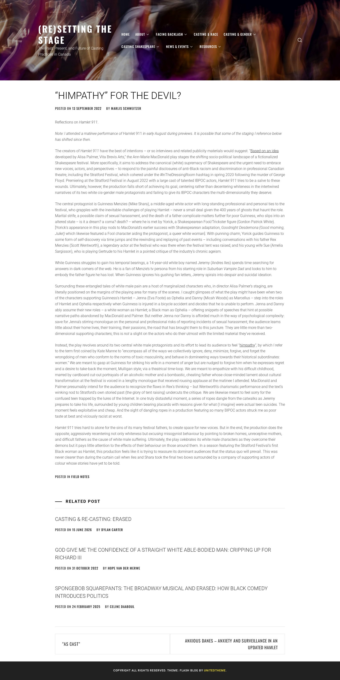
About (140, 34)
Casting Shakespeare (138, 46)
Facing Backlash (169, 34)
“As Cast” (71, 644)
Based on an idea (264, 151)
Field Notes (80, 476)
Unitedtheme (215, 670)
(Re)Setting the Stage (75, 34)
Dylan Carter (112, 529)
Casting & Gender (238, 34)
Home (125, 34)
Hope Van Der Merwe (124, 568)
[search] (300, 40)
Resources (208, 46)
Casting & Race (206, 34)
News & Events (177, 46)
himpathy (247, 345)
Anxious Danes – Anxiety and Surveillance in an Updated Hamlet (231, 644)
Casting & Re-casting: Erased (93, 519)
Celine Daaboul (122, 606)
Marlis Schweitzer (126, 108)
